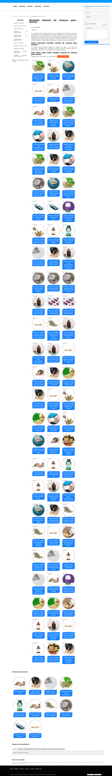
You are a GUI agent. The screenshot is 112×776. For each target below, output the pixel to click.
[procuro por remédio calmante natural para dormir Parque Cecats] (68, 278)
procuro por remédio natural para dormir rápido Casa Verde (38, 613)
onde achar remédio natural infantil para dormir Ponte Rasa (53, 359)
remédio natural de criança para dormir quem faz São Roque (53, 520)
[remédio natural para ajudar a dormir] (66, 705)
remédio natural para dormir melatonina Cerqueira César (68, 474)
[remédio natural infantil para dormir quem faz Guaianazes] (53, 112)
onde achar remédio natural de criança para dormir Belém (38, 312)
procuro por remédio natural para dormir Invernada (38, 428)
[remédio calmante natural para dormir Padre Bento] (53, 183)
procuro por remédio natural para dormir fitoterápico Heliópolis (38, 543)
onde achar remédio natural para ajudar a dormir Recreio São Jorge (53, 567)
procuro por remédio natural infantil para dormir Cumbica (38, 100)
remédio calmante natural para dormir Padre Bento (54, 193)
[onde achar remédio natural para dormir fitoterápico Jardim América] (68, 112)
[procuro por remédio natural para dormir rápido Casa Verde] (38, 603)
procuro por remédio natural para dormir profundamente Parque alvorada (38, 567)
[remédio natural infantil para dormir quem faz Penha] (53, 252)
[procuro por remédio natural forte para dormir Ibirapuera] (68, 301)
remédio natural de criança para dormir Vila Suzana (39, 635)
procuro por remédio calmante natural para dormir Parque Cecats (68, 289)
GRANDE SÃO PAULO (29, 749)
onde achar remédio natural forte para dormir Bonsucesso (38, 383)
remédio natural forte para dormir (19, 735)
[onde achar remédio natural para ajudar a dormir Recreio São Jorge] (53, 555)
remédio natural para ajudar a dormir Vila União (38, 451)
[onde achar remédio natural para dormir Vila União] (68, 418)
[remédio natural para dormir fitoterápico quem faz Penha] (68, 603)
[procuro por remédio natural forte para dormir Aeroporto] (53, 301)
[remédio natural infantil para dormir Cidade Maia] (68, 555)
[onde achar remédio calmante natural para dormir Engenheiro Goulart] (38, 579)
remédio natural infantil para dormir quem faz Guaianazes (54, 123)
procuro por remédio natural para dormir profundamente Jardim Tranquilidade (53, 336)
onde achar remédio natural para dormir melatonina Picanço (53, 659)
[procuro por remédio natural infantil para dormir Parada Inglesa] (53, 394)
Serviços (38, 6)
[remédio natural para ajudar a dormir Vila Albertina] (68, 66)
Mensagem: (87, 28)
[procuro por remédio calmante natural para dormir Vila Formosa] (38, 278)
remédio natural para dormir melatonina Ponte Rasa (68, 241)
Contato (46, 6)
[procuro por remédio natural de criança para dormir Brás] (53, 532)
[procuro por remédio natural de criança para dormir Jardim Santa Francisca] (38, 323)
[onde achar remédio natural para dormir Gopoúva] (53, 66)
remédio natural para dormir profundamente (66, 693)
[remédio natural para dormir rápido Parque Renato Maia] (38, 112)
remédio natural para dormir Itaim (53, 99)
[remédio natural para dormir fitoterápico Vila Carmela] (53, 418)
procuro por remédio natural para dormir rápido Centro (68, 383)
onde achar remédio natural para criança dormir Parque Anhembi (53, 636)
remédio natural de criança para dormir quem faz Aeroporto (38, 405)
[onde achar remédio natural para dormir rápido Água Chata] (38, 230)
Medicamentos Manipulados (18, 40)
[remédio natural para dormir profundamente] (66, 682)
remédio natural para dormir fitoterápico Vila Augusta (68, 169)
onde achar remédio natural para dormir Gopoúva (53, 76)
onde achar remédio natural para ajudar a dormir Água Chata (38, 263)
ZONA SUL (20, 749)
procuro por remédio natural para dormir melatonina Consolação (68, 218)
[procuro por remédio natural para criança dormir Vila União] (68, 625)
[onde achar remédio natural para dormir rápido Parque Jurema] (68, 394)
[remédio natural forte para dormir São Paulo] (53, 206)
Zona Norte (62, 749)
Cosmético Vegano (19, 23)
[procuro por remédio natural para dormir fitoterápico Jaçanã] (68, 510)
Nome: (87, 7)
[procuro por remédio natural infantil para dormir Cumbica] (38, 90)
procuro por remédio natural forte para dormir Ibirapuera (68, 312)
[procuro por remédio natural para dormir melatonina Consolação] (68, 206)
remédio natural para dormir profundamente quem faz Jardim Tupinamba (68, 264)
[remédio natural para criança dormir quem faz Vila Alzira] (53, 372)
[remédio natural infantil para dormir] (35, 682)
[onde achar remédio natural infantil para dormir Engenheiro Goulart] (68, 323)
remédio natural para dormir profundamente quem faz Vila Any (38, 360)
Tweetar (34, 30)
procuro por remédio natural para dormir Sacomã (53, 613)
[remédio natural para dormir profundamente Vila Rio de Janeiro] (38, 135)
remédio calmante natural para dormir (51, 692)
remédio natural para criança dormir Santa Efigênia (53, 241)
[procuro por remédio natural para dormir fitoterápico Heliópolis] (38, 532)
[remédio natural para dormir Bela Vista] (38, 464)
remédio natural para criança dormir (35, 735)
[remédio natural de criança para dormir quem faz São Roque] (53, 510)
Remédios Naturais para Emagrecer (20, 56)
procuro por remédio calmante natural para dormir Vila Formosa (38, 289)
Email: (87, 12)
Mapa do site (38, 768)
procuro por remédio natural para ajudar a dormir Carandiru (38, 193)
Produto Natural (18, 43)
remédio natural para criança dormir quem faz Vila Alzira (53, 383)
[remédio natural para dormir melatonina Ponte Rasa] (68, 230)
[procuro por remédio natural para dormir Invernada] (38, 418)
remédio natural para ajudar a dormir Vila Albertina (68, 76)
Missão (30, 6)
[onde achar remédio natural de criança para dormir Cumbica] (53, 135)
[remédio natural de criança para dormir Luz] (53, 464)
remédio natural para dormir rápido (35, 714)
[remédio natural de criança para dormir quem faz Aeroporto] (38, 394)
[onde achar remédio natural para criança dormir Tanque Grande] (53, 486)
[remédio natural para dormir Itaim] (53, 90)
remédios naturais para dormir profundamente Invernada (68, 660)
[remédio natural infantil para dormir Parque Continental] (38, 648)
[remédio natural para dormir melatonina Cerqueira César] (68, 464)
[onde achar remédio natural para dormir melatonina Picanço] (53, 648)
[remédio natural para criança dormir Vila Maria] (38, 486)
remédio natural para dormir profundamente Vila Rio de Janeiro (38, 147)
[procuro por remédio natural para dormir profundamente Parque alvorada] (38, 555)
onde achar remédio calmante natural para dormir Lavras (68, 100)
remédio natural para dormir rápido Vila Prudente (53, 589)
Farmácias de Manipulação (20, 32)
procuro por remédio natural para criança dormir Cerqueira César (68, 360)
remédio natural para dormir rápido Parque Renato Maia (38, 122)
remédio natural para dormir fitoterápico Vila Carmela (53, 428)
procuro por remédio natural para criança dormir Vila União (68, 635)
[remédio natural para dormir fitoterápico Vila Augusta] (68, 159)
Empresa (22, 6)
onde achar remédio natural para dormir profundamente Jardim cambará (38, 170)
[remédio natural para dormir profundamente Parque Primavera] (68, 486)
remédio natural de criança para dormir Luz (54, 474)
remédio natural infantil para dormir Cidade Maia (69, 566)
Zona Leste (56, 749)
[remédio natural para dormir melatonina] (19, 705)
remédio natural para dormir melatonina (19, 714)
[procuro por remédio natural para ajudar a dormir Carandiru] (38, 183)
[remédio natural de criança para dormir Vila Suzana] (38, 625)
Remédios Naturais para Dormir (20, 52)
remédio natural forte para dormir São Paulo (53, 217)
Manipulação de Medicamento (20, 36)
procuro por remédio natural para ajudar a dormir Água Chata (53, 288)
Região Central (44, 749)
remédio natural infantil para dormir (35, 692)
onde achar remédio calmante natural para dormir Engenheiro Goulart (38, 590)
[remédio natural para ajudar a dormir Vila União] (38, 440)
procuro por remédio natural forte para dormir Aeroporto (53, 312)
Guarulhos (37, 749)
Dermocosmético (18, 28)
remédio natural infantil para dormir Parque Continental (39, 659)
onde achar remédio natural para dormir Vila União (68, 428)
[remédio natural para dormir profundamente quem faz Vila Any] (38, 349)
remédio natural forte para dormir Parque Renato (38, 217)
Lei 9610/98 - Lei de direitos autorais (18, 763)
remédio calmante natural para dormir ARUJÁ (39, 520)
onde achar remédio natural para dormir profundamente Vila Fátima (68, 194)
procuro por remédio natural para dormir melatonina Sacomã (68, 589)
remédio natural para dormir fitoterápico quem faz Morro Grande (68, 543)
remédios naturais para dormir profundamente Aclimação (68, 147)
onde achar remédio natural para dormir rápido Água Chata (38, 241)
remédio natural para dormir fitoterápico (50, 714)
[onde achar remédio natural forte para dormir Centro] (53, 440)
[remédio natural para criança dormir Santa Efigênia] (53, 230)
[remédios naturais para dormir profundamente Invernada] (68, 648)
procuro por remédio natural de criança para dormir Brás (53, 542)
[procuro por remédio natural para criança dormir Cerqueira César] (68, 349)
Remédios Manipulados (20, 45)
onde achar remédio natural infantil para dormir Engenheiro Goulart (68, 335)
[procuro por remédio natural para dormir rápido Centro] (68, 372)
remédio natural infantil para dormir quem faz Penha (54, 263)
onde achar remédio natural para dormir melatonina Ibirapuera (68, 452)
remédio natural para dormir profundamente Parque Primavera (68, 497)
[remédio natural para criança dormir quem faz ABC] (53, 159)
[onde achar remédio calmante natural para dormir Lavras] (68, 90)
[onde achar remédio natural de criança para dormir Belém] (38, 301)
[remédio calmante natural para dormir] (50, 682)
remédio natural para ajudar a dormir (66, 714)
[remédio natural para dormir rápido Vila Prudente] (53, 579)
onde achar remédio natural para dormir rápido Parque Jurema (68, 406)
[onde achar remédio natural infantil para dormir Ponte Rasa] (53, 349)
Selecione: (15, 749)
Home (15, 6)
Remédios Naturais (19, 48)
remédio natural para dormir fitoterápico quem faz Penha (68, 613)
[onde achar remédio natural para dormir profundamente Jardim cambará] (38, 159)
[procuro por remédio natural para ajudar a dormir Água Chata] (53, 278)
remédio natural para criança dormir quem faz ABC (53, 169)
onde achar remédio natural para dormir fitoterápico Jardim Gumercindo (38, 77)
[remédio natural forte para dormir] (19, 726)
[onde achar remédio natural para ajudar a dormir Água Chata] (38, 252)
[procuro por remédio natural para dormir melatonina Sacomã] (68, 579)
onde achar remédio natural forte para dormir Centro (53, 451)
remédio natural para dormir (19, 692)
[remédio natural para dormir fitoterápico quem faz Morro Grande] (68, 532)
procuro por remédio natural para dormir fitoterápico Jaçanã (68, 520)
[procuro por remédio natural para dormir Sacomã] (53, 603)
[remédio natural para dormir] (19, 682)
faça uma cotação (63, 56)
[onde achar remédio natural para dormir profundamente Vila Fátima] (68, 183)
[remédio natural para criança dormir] (35, 726)
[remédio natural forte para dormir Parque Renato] (38, 206)
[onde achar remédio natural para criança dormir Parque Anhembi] (53, 625)
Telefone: (87, 17)
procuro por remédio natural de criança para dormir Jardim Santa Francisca (38, 335)
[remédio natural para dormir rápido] (35, 705)
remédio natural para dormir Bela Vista (38, 473)
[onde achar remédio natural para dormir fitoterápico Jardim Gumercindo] (38, 66)
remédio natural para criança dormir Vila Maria (38, 496)
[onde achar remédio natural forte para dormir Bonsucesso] (38, 372)
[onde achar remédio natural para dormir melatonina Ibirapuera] (68, 440)
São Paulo (50, 749)
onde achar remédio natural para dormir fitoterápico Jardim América (68, 123)
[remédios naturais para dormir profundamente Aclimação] (68, 135)
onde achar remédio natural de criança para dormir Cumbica (53, 146)
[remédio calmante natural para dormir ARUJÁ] (38, 510)
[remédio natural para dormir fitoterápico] (50, 705)
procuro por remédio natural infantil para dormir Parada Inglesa (53, 406)
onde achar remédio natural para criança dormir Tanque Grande (53, 497)
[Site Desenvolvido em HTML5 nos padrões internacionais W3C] (90, 774)
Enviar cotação (91, 42)
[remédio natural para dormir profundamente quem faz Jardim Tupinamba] (68, 252)
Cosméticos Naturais (20, 26)
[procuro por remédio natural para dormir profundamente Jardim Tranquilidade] (53, 323)
